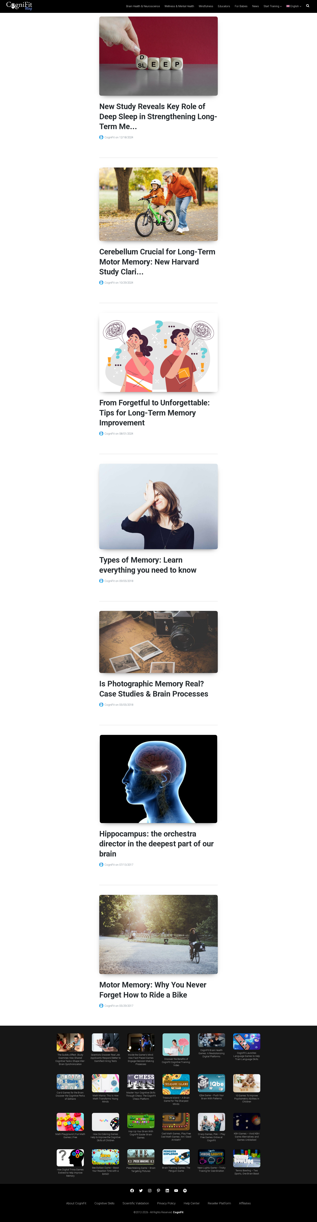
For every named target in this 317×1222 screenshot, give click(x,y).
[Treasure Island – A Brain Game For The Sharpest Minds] (176, 1084)
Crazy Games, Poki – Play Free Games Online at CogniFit (211, 1137)
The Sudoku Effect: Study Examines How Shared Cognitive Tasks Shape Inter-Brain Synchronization (70, 1059)
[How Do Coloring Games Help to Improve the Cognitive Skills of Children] (105, 1122)
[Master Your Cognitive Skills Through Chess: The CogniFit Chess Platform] (141, 1081)
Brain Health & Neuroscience (143, 6)
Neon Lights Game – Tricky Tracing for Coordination (211, 1169)
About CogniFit (76, 1203)
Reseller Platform (219, 1203)
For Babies (241, 6)
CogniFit (110, 137)
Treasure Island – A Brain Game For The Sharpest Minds (176, 1100)
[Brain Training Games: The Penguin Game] (176, 1157)
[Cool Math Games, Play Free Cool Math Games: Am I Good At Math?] (176, 1121)
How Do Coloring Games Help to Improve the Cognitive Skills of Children (105, 1137)
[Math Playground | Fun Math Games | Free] (70, 1122)
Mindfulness (206, 6)
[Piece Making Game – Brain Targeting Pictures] (141, 1157)
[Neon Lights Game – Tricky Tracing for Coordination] (211, 1157)
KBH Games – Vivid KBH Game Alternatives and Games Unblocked (246, 1136)
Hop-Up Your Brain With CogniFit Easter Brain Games (140, 1134)
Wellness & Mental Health (179, 6)
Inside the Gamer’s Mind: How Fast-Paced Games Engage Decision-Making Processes (141, 1059)
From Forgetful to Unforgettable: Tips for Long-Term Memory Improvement (154, 412)
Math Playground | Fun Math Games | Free (70, 1136)
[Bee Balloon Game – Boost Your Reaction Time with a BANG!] (105, 1157)
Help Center (192, 1203)
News (255, 6)
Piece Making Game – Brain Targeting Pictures (140, 1169)
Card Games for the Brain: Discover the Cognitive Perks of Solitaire (70, 1095)
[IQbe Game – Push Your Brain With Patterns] (211, 1083)
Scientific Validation (136, 1203)
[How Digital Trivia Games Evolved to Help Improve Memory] (70, 1157)
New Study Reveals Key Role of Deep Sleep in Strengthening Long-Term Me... (158, 116)
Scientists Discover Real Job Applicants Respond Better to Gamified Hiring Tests (105, 1057)
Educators (224, 6)
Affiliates (245, 1203)
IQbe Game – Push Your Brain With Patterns (211, 1097)
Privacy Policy (166, 1203)
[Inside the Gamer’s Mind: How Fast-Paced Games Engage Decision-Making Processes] (141, 1042)
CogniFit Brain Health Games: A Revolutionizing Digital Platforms (211, 1053)
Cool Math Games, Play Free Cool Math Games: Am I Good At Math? (176, 1136)
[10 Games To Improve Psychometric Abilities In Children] (247, 1083)
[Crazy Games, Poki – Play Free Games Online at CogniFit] (211, 1122)
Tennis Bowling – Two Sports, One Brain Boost (246, 1172)
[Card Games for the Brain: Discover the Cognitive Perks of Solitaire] (70, 1081)
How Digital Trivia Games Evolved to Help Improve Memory (70, 1172)
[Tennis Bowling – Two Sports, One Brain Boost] (247, 1158)
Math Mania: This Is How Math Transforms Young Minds (106, 1098)
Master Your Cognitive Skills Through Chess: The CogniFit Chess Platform (141, 1095)
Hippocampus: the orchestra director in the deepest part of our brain (156, 843)
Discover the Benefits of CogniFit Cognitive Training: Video (176, 1062)
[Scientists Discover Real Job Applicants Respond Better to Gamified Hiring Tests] (105, 1042)
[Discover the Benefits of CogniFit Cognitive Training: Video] (176, 1044)
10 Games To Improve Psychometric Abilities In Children (246, 1098)
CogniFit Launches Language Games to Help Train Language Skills (246, 1056)
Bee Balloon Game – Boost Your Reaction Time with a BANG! (105, 1170)
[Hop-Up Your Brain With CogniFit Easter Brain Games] (141, 1120)
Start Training (271, 6)
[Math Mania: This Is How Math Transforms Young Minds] (105, 1083)
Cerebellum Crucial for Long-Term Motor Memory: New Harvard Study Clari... (157, 261)
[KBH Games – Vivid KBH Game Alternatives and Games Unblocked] (247, 1121)
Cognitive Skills (104, 1203)
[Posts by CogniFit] (102, 137)
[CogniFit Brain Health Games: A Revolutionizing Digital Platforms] (211, 1040)
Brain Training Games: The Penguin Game (176, 1169)
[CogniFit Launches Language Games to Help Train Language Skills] (247, 1041)
